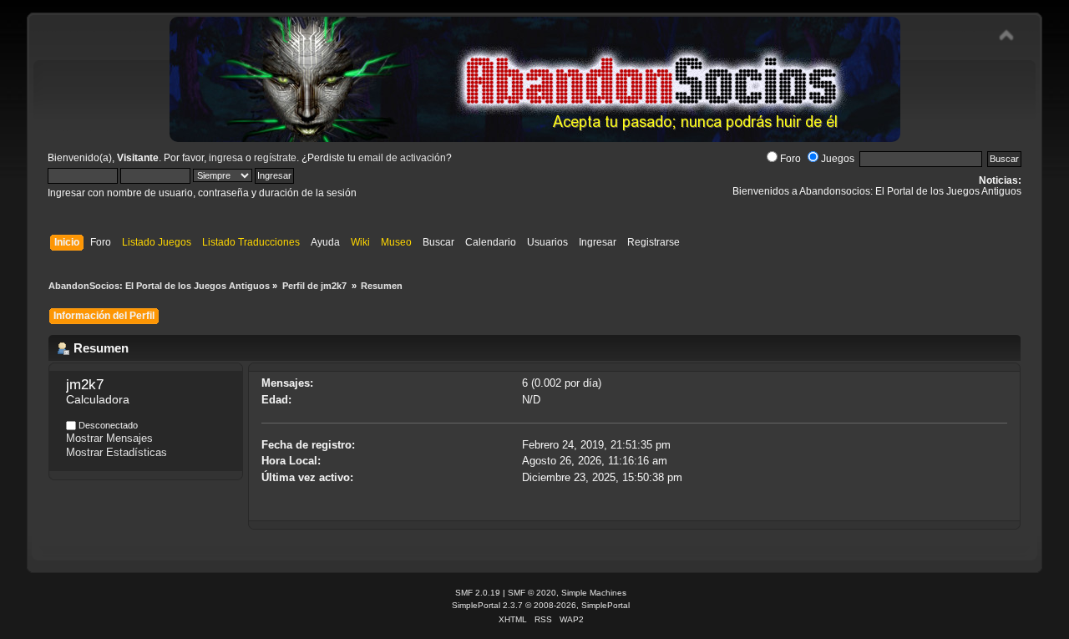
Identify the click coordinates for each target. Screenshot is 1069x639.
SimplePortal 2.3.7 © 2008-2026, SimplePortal (541, 605)
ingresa (226, 158)
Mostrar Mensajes (109, 438)
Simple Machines (593, 592)
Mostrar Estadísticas (116, 452)
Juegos (837, 159)
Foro (790, 159)
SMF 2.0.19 (477, 592)
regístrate (275, 158)
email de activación (402, 158)
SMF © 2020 (532, 592)
